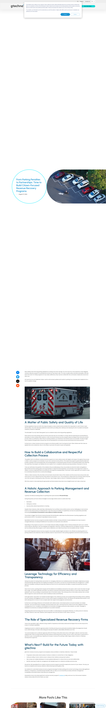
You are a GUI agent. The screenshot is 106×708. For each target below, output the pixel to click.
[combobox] (93, 1)
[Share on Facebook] (17, 372)
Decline (75, 14)
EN (92, 1)
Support (81, 1)
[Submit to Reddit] (17, 385)
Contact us (62, 675)
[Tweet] (17, 377)
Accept (65, 14)
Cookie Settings (100, 705)
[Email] (17, 381)
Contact (87, 1)
